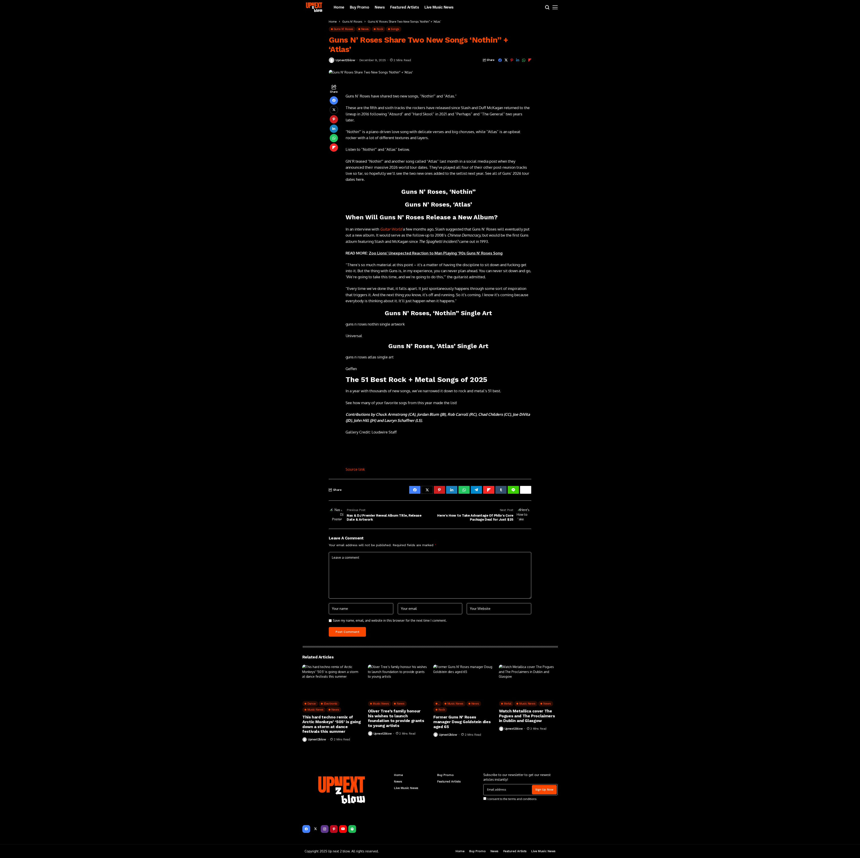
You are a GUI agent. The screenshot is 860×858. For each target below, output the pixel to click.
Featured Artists (448, 781)
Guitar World (391, 229)
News (398, 781)
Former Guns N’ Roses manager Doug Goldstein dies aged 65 (461, 722)
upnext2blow (345, 60)
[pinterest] (334, 829)
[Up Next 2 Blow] (314, 7)
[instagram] (325, 829)
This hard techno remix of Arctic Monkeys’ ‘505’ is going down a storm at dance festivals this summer (331, 724)
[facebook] (306, 829)
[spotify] (352, 829)
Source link (355, 469)
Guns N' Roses (352, 21)
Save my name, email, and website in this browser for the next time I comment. (390, 620)
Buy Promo (445, 775)
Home (333, 21)
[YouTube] (343, 829)
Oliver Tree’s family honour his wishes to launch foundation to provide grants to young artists (396, 718)
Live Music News (406, 788)
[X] (315, 829)
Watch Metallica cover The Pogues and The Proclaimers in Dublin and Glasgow (527, 716)
